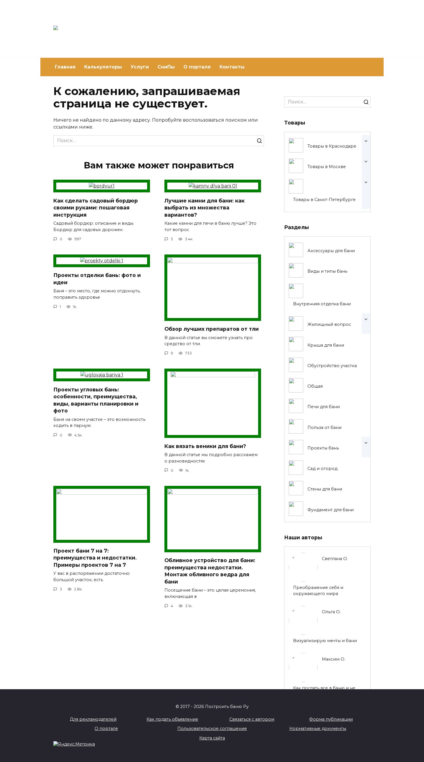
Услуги (140, 67)
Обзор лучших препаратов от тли (211, 329)
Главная (65, 67)
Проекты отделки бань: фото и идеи (97, 278)
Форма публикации (331, 719)
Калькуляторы (103, 67)
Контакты (232, 67)
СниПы (166, 67)
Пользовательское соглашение (212, 728)
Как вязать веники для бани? (205, 446)
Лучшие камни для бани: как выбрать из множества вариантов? (204, 207)
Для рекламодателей (93, 719)
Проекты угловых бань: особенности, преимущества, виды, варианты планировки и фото (95, 400)
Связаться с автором (251, 719)
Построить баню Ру (159, 26)
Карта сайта (212, 738)
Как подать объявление (172, 719)
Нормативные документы (317, 728)
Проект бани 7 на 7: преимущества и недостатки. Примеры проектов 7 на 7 (95, 558)
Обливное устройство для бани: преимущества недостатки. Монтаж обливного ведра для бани (209, 571)
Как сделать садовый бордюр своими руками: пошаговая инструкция (95, 207)
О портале (197, 67)
